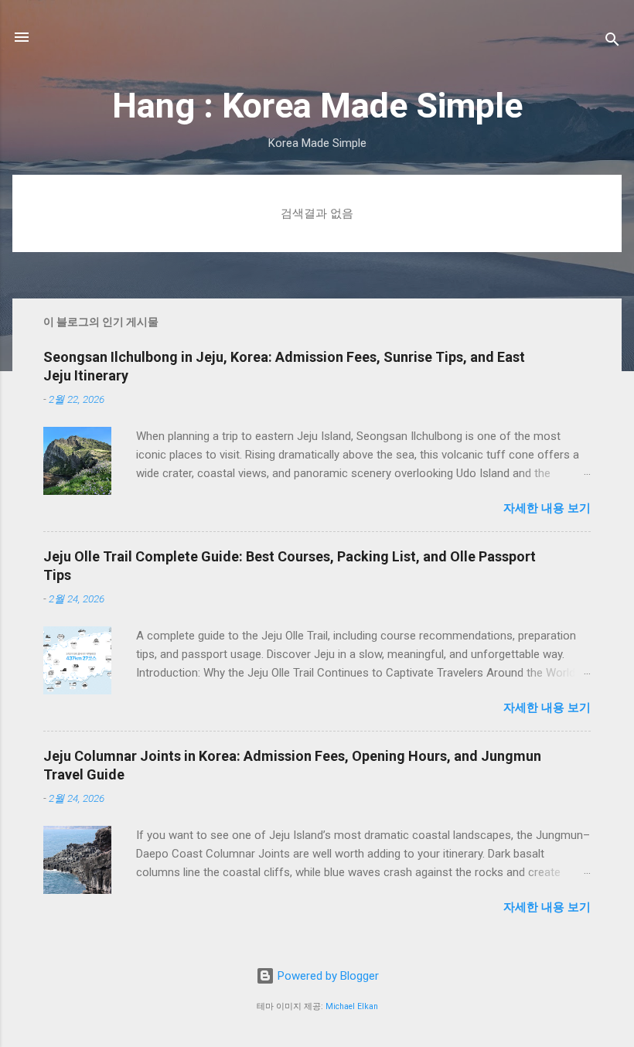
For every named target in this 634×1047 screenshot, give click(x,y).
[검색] (612, 42)
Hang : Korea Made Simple (317, 105)
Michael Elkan (352, 1006)
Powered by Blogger (326, 976)
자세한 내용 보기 (547, 508)
